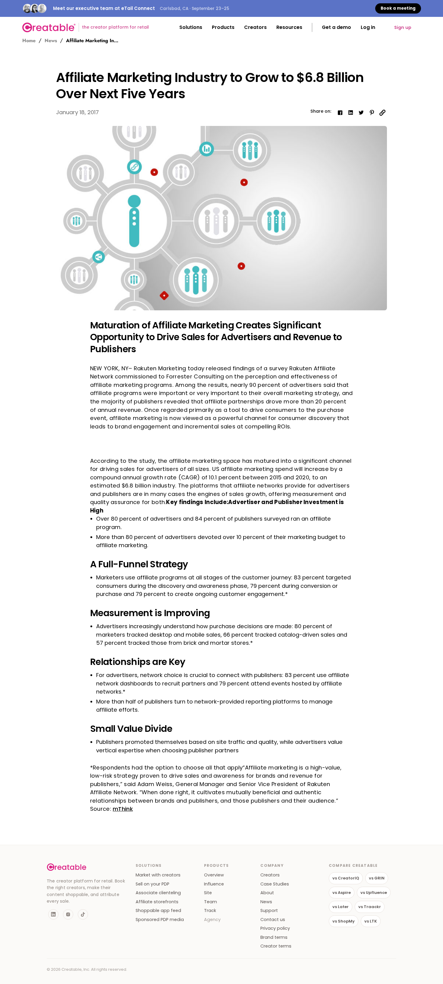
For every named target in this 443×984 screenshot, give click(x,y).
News (51, 40)
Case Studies (274, 884)
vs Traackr (369, 907)
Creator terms (275, 946)
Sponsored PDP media (160, 920)
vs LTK (370, 921)
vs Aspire (341, 892)
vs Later (340, 907)
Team (210, 902)
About (267, 893)
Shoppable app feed (158, 910)
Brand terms (273, 937)
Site (208, 893)
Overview (214, 875)
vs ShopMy (343, 921)
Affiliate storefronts (157, 902)
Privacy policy (275, 928)
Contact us (272, 920)
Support (269, 910)
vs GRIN (377, 878)
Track (210, 910)
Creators (270, 875)
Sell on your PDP (152, 884)
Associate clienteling (158, 893)
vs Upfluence (373, 892)
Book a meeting (398, 8)
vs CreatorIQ (345, 878)
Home (29, 40)
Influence (214, 884)
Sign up (402, 27)
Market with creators (158, 875)
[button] (190, 27)
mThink (123, 809)
